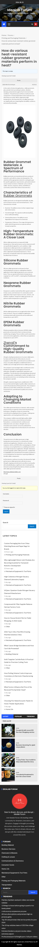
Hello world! (7, 721)
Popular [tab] (18, 716)
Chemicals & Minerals (9, 853)
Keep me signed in (9, 507)
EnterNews (29, 942)
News (17, 728)
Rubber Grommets (18, 195)
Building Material (12, 654)
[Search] (32, 24)
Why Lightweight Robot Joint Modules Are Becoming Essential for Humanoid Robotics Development (19, 563)
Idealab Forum (19, 10)
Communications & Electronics (13, 861)
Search (5, 522)
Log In (6, 511)
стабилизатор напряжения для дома (14, 911)
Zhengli (9, 342)
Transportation (7, 885)
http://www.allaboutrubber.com (12, 472)
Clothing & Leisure (8, 857)
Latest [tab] (5, 716)
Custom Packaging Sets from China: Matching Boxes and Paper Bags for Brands (17, 546)
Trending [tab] (31, 716)
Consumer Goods (8, 865)
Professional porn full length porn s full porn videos (19, 937)
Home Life (9, 709)
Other (8, 626)
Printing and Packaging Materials (17, 555)
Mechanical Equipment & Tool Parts (18, 571)
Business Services (8, 849)
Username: (6, 494)
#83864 (34, 84)
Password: (6, 500)
